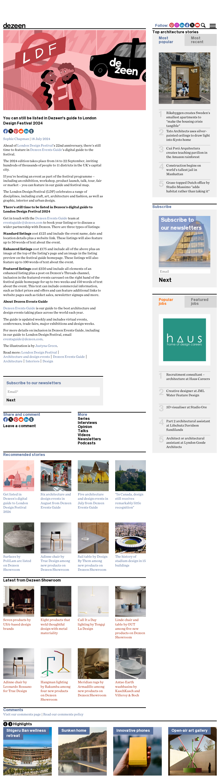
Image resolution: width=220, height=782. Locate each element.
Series (84, 419)
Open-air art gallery (189, 730)
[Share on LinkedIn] (26, 131)
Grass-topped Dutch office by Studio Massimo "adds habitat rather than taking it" (188, 187)
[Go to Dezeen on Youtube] (197, 25)
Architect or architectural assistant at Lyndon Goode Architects (186, 442)
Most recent (197, 40)
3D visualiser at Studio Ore (186, 407)
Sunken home (73, 730)
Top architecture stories (175, 32)
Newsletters (89, 439)
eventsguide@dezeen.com (23, 222)
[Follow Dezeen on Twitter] (192, 25)
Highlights (22, 724)
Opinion (85, 427)
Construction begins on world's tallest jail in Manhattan (183, 169)
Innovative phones (133, 730)
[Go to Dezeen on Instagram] (177, 25)
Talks (83, 431)
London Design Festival (35, 145)
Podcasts (87, 443)
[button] (203, 25)
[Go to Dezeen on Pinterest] (171, 25)
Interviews (87, 423)
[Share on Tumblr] (31, 131)
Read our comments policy (63, 714)
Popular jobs (166, 301)
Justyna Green (46, 345)
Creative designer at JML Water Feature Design (185, 393)
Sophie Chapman (16, 139)
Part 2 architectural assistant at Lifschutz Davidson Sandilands (188, 425)
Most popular (166, 40)
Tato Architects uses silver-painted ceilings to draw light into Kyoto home (188, 135)
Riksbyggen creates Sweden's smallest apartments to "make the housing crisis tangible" (188, 119)
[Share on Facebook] (5, 131)
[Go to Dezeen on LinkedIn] (182, 25)
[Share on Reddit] (21, 131)
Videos (84, 435)
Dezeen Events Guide (46, 149)
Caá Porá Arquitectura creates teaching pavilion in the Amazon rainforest (186, 152)
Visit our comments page (22, 714)
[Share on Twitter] (11, 131)
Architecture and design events (26, 356)
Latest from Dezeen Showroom (32, 580)
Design (48, 361)
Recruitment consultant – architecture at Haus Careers (188, 376)
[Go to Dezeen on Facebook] (187, 25)
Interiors (33, 361)
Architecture (13, 361)
